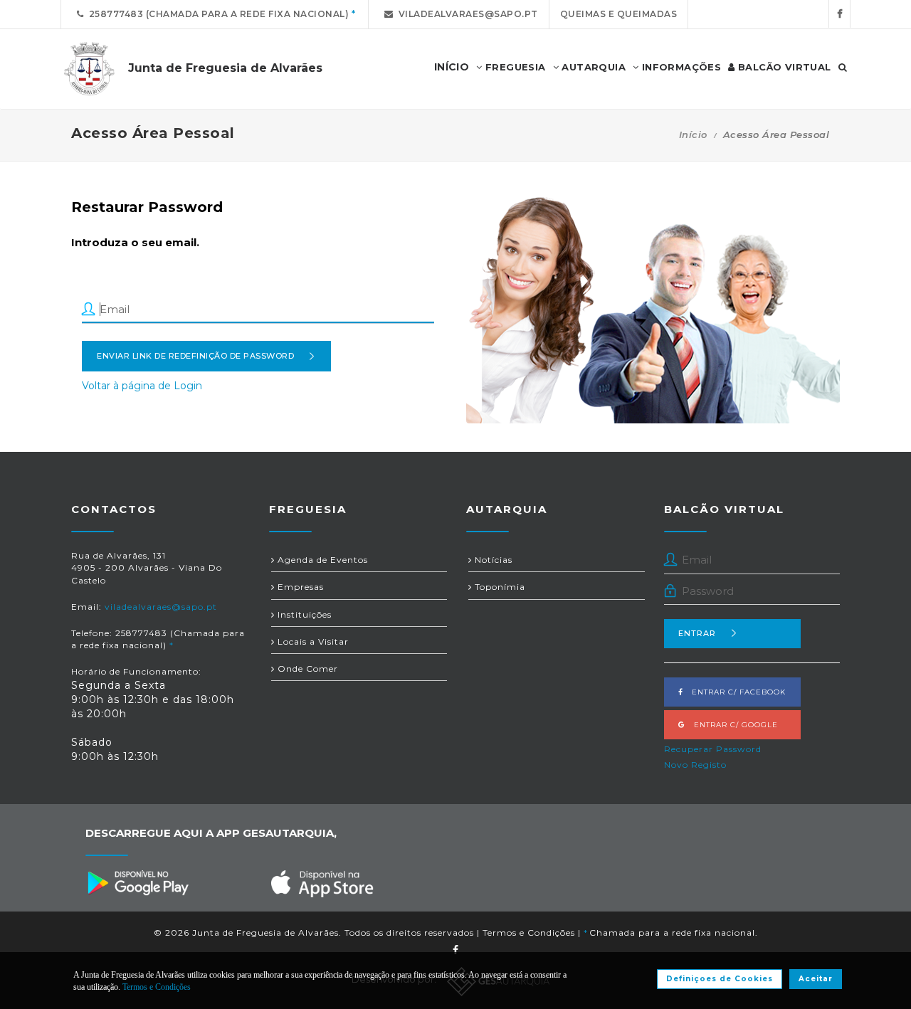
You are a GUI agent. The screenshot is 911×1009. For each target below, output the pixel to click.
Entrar (697, 633)
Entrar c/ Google (731, 724)
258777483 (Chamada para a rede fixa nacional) (216, 14)
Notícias (492, 559)
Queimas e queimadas (619, 14)
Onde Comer (306, 668)
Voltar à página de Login (142, 385)
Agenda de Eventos (321, 559)
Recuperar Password (713, 749)
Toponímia (498, 586)
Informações (679, 67)
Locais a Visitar (312, 641)
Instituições (303, 614)
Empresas (299, 586)
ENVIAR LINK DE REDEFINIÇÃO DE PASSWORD (195, 356)
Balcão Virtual (783, 67)
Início (693, 134)
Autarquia (592, 67)
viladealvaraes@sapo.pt (466, 14)
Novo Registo (695, 764)
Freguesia (514, 67)
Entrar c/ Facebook (734, 692)
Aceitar (816, 978)
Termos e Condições (529, 932)
